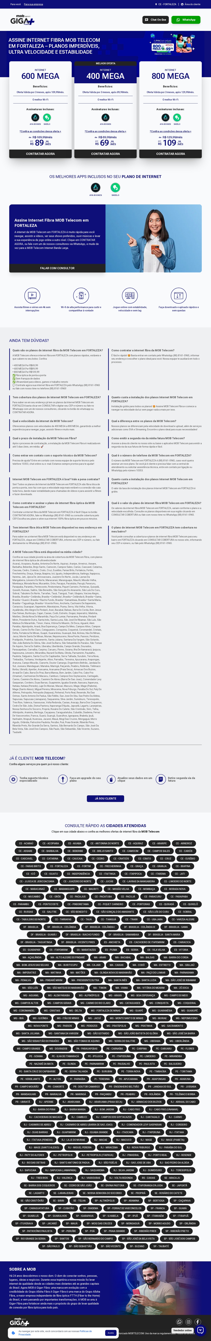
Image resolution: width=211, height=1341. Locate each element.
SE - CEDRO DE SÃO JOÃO (78, 1185)
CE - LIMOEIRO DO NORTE (177, 881)
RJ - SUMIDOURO (152, 1170)
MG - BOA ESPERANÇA (143, 995)
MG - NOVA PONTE (38, 1026)
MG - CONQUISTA (159, 1003)
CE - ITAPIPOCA (133, 874)
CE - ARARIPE (159, 843)
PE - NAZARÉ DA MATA (41, 1064)
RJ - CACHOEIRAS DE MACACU (45, 1117)
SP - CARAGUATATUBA (36, 1208)
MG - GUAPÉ (136, 1010)
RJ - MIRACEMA (109, 1147)
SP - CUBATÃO (66, 1208)
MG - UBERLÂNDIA (179, 1041)
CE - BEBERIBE (75, 851)
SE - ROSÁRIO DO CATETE (168, 1193)
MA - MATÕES (77, 972)
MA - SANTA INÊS (117, 980)
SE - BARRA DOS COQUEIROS (39, 1185)
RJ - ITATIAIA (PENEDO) (39, 1140)
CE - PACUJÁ (128, 896)
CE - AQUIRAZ (135, 843)
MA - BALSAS (147, 957)
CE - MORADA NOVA (174, 889)
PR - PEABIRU (128, 1094)
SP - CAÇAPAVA (182, 1200)
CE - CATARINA (50, 858)
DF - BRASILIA (30, 927)
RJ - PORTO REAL (157, 1155)
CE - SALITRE (49, 912)
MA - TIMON (99, 988)
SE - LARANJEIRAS (63, 1193)
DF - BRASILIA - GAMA (176, 927)
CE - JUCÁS (107, 881)
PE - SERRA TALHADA (76, 1071)
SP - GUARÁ (180, 1208)
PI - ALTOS (55, 1079)
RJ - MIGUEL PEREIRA (79, 1147)
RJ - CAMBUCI (79, 1117)
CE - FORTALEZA (59, 866)
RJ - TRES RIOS (39, 1178)
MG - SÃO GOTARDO (98, 1033)
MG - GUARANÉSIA (162, 1010)
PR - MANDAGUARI (26, 1094)
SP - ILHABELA (110, 1216)
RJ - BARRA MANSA (75, 1109)
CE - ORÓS (55, 896)
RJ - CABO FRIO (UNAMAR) (163, 1109)
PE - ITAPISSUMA (121, 1056)
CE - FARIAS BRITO (31, 866)
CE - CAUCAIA (74, 858)
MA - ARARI (100, 957)
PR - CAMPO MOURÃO (27, 1086)
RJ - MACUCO (123, 1140)
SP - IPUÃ (133, 1216)
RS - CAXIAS (148, 1178)
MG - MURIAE (159, 1018)
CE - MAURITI (91, 889)
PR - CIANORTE (56, 1086)
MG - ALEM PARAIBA (59, 995)
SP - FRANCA (158, 1208)
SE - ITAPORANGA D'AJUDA (148, 1185)
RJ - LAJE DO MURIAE (73, 1140)
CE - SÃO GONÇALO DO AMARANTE (115, 912)
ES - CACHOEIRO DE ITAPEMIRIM (146, 942)
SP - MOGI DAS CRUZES (99, 1223)
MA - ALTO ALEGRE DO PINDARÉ (68, 957)
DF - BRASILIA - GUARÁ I (44, 934)
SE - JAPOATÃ (179, 1185)
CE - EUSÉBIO (188, 858)
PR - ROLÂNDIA (152, 1094)
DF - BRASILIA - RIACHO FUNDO (82, 934)
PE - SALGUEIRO (172, 1064)
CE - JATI (180, 874)
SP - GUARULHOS (57, 1216)
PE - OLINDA (69, 1064)
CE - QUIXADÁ (166, 904)
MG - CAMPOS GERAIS (59, 1003)
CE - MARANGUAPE (64, 889)
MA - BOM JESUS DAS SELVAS (32, 965)
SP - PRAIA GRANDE (114, 1231)
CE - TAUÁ (86, 919)
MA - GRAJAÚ (187, 965)
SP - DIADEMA (90, 1208)
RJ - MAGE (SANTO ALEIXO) (44, 1147)
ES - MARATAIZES (86, 950)
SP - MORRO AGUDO (159, 1223)
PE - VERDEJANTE (30, 1079)
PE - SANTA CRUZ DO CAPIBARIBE (37, 1071)
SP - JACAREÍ (49, 1223)
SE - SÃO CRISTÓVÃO (32, 1200)
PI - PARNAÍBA (77, 1079)
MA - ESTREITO (162, 965)
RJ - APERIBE (46, 1102)
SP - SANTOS (62, 1238)
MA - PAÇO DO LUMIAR (153, 972)
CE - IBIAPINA (183, 866)
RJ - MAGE (146, 1140)
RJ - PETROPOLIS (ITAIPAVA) (97, 1155)
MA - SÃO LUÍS (30, 988)
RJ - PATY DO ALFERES (32, 1155)
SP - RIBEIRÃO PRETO (177, 1231)
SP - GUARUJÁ (31, 1216)
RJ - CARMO (175, 1117)
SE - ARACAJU (172, 1178)
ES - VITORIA (181, 950)
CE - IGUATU (51, 874)
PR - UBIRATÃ (22, 1102)
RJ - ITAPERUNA (151, 1132)
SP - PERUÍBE (68, 1231)
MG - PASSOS (64, 1026)
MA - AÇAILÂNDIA (32, 957)
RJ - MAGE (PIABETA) (172, 1140)
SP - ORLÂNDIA (188, 1223)
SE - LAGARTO (36, 1193)
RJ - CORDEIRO (179, 1124)
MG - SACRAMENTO (172, 1026)
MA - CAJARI (94, 965)
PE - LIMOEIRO (147, 1056)
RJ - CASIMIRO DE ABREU (37, 1124)
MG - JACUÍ (94, 1018)
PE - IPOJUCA (95, 1056)
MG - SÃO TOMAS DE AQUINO (84, 1041)
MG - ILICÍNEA (40, 1018)
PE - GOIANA (36, 1056)
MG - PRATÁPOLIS (116, 1026)
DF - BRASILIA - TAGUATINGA (36, 942)
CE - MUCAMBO (31, 896)
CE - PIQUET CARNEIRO (110, 904)
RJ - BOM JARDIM (104, 1109)
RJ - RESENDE (183, 1155)
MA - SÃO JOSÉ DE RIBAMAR (181, 980)
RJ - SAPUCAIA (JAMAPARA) (60, 1170)
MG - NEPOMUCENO (186, 1018)
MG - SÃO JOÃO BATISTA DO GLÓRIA (138, 1033)
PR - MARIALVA (53, 1094)
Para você (16, 4)
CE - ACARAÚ (26, 843)
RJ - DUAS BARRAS (37, 1132)
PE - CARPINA (139, 1048)
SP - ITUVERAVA (24, 1223)
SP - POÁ (90, 1231)
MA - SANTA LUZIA (146, 980)
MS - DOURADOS (58, 1048)
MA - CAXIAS (116, 965)
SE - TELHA (79, 1200)
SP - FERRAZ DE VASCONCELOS (124, 1208)
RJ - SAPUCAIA (28, 1170)
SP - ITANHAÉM (155, 1216)
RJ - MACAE (100, 1140)
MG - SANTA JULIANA (27, 1033)
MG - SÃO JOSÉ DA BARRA (181, 1033)
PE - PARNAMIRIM (94, 1064)
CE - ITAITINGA (107, 874)
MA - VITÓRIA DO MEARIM (151, 988)
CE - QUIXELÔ (190, 904)
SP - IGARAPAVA (84, 1216)
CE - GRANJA (159, 866)
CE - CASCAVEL (24, 858)
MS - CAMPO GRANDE (28, 1048)
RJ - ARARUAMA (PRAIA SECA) (105, 1102)
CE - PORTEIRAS (141, 904)
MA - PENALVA (23, 980)
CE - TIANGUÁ (108, 919)
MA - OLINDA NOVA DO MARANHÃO (113, 972)
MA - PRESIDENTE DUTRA (85, 980)
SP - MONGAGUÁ (130, 1223)
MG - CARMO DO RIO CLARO (95, 1003)
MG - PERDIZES (89, 1026)
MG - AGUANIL (31, 995)
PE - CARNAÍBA (115, 1048)
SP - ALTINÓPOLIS (105, 1200)
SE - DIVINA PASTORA (112, 1185)
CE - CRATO (144, 858)
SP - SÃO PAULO (51, 1246)
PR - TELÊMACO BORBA (182, 1094)
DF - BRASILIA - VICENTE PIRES (78, 942)
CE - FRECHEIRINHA (110, 866)
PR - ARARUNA (183, 1079)
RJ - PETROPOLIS (63, 1155)
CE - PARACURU (152, 896)
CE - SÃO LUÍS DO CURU (156, 912)
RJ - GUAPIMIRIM (66, 1132)
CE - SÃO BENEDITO (76, 912)
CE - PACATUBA (103, 896)
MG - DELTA (75, 1010)
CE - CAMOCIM (130, 851)
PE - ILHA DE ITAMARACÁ (65, 1056)
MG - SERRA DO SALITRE (122, 1041)
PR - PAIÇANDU (103, 1094)
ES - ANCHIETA (112, 942)
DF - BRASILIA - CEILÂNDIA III (139, 927)
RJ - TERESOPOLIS (181, 1170)
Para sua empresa (33, 4)
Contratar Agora (40, 153)
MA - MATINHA (53, 972)
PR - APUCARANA (128, 1079)
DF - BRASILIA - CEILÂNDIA (61, 927)
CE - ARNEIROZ (184, 843)
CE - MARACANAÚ (35, 889)
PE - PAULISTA (147, 1064)
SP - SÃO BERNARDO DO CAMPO (95, 1238)
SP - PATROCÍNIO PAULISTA (37, 1231)
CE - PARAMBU (21, 904)
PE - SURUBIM (104, 1071)
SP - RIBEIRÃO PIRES (145, 1231)
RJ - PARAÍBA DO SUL (170, 1147)
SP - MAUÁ (71, 1223)
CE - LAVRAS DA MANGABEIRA (138, 881)
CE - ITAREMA (158, 874)
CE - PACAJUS (78, 896)
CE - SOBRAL (185, 912)
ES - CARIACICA (182, 942)
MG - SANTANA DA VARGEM (63, 1033)
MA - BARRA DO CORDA (176, 957)
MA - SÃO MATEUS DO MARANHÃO (65, 988)
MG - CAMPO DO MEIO (176, 995)
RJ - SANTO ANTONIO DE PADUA (72, 1162)
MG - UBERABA (152, 1041)
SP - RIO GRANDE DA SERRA (30, 1238)
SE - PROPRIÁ (138, 1193)
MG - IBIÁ (19, 1018)
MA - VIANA (122, 988)
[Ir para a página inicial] (22, 20)
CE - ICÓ (30, 874)
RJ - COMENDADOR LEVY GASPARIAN (142, 1124)
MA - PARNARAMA (184, 972)
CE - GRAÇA (136, 866)
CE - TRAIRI (131, 919)
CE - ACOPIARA (51, 843)
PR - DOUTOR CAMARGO (86, 1086)
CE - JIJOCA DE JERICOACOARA (37, 881)
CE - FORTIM (84, 866)
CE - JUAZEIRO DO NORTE (77, 881)
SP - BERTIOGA (156, 1200)
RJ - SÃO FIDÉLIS (108, 1162)
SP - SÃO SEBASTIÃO (80, 1246)
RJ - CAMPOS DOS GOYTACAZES (114, 1117)
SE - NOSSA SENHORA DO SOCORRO (102, 1193)
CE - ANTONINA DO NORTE (104, 843)
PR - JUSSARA (188, 1086)
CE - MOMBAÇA (146, 889)
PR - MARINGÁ (78, 1094)
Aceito (111, 1333)
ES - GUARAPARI (31, 950)
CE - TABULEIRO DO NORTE (31, 919)
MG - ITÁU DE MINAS (68, 1018)
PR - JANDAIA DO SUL (159, 1086)
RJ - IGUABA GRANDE (96, 1132)
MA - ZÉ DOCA (181, 988)
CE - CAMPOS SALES (159, 851)
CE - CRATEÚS (121, 858)
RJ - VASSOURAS (91, 1178)
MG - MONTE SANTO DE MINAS (126, 1018)
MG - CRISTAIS (52, 1010)
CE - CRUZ (165, 858)
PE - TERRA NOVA (130, 1071)
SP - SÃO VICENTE (111, 1246)
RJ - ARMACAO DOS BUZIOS (146, 1102)
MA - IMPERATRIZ (26, 972)
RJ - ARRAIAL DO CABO (183, 1102)
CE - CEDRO (98, 858)
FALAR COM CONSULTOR (57, 268)
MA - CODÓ (139, 965)
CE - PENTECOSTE (48, 904)
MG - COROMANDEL (24, 1010)
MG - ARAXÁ (115, 995)
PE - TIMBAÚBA (158, 1071)
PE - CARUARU (164, 1048)
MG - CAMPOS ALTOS (26, 1003)
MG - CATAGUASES (130, 1003)
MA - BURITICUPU (67, 965)
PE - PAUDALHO (121, 1064)
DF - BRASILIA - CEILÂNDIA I (100, 927)
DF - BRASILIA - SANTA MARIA (164, 934)
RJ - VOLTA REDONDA (121, 1178)
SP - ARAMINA (131, 1200)
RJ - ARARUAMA (71, 1102)
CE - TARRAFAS (63, 919)
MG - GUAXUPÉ (189, 1010)
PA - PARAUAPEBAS (86, 1048)
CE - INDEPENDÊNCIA (78, 874)
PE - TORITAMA (183, 1071)
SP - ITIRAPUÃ (180, 1216)
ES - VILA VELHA (156, 950)
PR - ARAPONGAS (156, 1079)
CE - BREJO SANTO (102, 851)
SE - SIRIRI (58, 1200)
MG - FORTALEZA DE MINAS (106, 1010)
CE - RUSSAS (26, 912)
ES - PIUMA (111, 950)
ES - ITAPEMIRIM (59, 950)
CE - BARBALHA (50, 851)
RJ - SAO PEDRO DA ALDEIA (174, 1162)
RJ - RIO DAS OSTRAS (33, 1162)
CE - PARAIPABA (179, 896)
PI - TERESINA (102, 1079)
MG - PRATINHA (143, 1026)
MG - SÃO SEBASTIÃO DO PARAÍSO (40, 1041)
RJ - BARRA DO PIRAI (44, 1109)
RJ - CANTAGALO (150, 1117)
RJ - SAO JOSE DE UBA (138, 1162)
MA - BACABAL (123, 957)
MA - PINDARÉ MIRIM (51, 980)
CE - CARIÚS (185, 851)
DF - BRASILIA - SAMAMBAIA (124, 934)
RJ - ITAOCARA (125, 1132)
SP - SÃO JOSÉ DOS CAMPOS (179, 1238)
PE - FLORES (187, 1048)
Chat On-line (158, 19)
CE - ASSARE (25, 851)
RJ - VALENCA (64, 1178)
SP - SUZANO (137, 1246)
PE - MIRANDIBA (173, 1056)
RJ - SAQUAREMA (94, 1170)
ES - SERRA (132, 950)
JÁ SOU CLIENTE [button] (105, 798)
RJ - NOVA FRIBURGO (138, 1147)
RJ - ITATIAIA (176, 1132)
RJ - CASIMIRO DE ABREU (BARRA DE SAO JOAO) (86, 1124)
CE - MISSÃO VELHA (118, 889)
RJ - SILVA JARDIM (124, 1170)
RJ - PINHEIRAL (130, 1155)
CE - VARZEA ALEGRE (183, 919)
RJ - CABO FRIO (131, 1109)
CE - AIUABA (74, 843)
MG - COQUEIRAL (187, 1003)
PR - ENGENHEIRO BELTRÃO (124, 1086)
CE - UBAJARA (155, 919)
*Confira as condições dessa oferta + (40, 131)
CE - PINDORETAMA (78, 904)
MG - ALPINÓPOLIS (89, 995)
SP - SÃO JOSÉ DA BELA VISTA (138, 1238)
